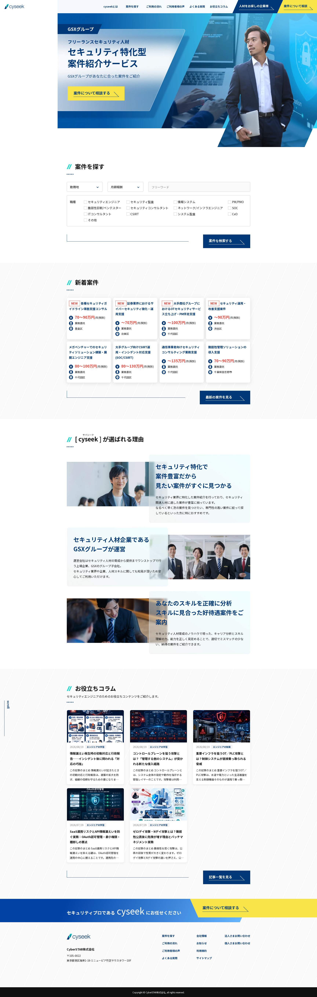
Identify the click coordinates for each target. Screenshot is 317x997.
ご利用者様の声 (171, 951)
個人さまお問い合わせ (237, 943)
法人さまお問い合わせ (237, 936)
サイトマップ (204, 958)
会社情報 (201, 936)
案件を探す (168, 936)
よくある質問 (169, 958)
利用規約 (201, 951)
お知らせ (201, 943)
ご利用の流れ (169, 943)
